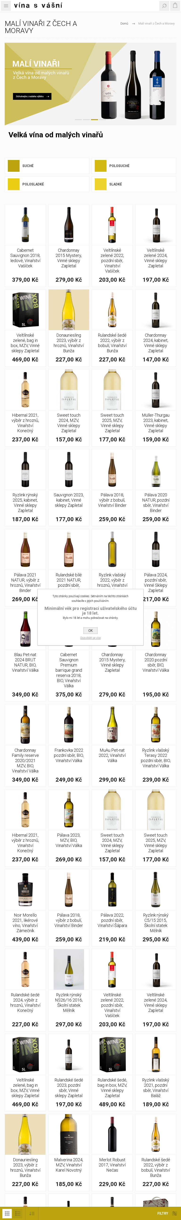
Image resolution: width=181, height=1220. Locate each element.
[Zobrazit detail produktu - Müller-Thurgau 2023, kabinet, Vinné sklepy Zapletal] (156, 389)
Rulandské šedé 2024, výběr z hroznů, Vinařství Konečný (25, 1002)
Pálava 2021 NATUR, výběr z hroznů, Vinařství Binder (25, 582)
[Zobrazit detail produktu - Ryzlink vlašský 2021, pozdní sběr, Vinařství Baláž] (156, 1054)
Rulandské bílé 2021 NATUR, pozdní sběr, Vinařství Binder (68, 582)
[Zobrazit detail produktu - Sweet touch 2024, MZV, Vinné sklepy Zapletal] (69, 389)
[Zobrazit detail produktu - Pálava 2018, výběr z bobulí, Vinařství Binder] (112, 469)
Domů (124, 23)
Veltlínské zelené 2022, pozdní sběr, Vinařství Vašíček (112, 260)
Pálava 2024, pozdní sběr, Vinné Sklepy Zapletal (155, 582)
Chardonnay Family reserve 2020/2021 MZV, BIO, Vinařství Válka (25, 760)
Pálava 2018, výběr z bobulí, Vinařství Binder (112, 500)
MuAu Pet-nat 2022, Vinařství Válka (112, 755)
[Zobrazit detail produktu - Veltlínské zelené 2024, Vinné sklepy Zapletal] (156, 224)
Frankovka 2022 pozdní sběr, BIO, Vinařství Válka (69, 755)
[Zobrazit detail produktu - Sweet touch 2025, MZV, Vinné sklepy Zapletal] (112, 389)
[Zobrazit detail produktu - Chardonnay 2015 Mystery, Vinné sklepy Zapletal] (69, 224)
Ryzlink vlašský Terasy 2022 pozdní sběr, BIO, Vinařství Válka (156, 758)
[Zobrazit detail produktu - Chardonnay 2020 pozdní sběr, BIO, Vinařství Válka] (156, 629)
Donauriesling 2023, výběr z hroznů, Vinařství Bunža (69, 343)
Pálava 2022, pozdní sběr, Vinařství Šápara (112, 920)
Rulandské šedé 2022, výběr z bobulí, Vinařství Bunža (112, 343)
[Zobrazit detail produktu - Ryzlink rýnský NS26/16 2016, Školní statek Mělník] (69, 969)
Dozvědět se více (90, 638)
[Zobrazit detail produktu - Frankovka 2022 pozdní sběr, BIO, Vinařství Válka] (69, 724)
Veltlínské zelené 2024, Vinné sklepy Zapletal (155, 258)
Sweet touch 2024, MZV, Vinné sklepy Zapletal (68, 423)
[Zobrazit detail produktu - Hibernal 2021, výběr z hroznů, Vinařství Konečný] (25, 389)
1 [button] (78, 119)
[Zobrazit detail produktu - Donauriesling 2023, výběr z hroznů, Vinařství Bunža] (69, 309)
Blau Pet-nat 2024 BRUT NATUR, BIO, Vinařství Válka (25, 662)
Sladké (115, 184)
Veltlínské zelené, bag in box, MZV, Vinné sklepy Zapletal (25, 343)
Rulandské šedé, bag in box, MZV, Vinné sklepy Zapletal (112, 1087)
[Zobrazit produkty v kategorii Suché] (13, 166)
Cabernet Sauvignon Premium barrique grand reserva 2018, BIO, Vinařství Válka (69, 670)
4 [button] (102, 119)
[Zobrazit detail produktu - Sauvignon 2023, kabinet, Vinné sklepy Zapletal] (69, 469)
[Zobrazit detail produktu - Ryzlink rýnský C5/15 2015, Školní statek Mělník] (156, 889)
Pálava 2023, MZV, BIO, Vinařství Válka (69, 840)
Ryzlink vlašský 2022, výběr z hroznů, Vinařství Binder (112, 582)
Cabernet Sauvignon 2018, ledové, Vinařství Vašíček (25, 258)
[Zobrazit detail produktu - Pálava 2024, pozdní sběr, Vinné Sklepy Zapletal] (156, 549)
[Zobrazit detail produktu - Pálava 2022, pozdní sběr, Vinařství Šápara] (112, 889)
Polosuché (119, 166)
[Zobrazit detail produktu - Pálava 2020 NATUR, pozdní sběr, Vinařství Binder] (156, 469)
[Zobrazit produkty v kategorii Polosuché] (100, 166)
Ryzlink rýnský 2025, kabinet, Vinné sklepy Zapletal (25, 502)
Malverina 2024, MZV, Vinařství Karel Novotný (68, 1165)
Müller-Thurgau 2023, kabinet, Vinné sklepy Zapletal (155, 423)
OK (90, 631)
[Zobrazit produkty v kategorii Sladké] (100, 184)
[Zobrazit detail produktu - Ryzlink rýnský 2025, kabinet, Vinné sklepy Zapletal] (25, 469)
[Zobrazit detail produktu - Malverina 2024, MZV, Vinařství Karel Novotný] (69, 1134)
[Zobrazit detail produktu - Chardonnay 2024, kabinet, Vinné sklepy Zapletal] (156, 309)
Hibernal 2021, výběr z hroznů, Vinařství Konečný (25, 423)
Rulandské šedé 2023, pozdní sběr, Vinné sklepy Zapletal (68, 1087)
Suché (27, 166)
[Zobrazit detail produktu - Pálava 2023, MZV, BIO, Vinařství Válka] (69, 809)
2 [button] (86, 119)
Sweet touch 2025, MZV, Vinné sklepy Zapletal (112, 423)
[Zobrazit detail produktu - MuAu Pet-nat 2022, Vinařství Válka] (112, 724)
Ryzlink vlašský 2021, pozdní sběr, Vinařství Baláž (155, 1087)
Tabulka (7, 1213)
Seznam (17, 1213)
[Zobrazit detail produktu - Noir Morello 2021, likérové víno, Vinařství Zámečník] (25, 889)
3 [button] (94, 119)
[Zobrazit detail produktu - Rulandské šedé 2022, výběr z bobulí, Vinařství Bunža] (112, 309)
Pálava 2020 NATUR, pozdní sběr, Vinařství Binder (155, 502)
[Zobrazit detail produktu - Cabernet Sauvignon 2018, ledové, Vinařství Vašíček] (25, 224)
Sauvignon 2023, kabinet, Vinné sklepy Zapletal (69, 500)
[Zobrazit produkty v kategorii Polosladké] (13, 184)
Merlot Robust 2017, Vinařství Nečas (112, 1165)
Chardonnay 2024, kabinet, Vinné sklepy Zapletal (155, 343)
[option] (90, 84)
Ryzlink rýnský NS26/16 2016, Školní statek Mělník (69, 1002)
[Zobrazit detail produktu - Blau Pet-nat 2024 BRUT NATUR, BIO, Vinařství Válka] (25, 629)
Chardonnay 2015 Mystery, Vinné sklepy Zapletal (69, 258)
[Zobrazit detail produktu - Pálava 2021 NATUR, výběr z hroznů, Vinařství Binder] (25, 549)
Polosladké (33, 184)
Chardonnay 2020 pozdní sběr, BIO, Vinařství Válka (156, 662)
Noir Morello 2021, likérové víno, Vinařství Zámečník (25, 923)
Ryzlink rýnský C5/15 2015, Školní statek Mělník (156, 923)
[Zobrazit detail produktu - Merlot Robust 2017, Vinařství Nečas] (112, 1134)
